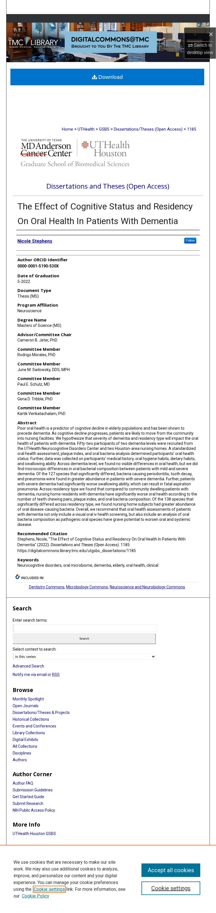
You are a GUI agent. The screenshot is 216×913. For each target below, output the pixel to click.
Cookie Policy (35, 896)
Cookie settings (49, 889)
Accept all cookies (171, 870)
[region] (108, 879)
